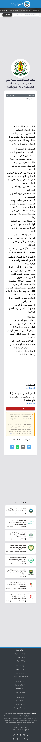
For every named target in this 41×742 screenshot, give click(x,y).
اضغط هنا (30, 388)
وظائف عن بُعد (20, 661)
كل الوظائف (20, 681)
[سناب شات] (20, 735)
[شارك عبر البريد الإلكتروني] (23, 447)
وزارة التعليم (22, 526)
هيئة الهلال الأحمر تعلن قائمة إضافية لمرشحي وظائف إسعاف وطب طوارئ (16, 584)
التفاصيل (10, 433)
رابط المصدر (20, 409)
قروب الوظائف (20, 692)
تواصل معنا (20, 701)
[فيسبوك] (24, 735)
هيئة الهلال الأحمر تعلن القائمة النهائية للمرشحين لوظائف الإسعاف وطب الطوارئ (17, 596)
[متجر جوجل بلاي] (14, 739)
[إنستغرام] (14, 735)
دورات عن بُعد (20, 673)
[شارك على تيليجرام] (12, 447)
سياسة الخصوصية (20, 708)
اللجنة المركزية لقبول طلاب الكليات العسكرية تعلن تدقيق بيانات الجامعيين (17, 534)
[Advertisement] (20, 37)
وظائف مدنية (20, 650)
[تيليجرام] (24, 739)
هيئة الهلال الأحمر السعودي (19, 588)
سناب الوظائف (20, 689)
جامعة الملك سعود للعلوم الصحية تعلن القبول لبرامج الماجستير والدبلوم (18, 547)
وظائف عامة (20, 666)
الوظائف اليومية (20, 685)
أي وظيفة (22, 730)
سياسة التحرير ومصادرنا (20, 677)
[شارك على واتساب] (17, 447)
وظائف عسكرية (20, 654)
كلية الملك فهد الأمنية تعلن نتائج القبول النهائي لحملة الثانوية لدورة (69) (16, 559)
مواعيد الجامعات (20, 669)
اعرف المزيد (28, 421)
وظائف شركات (20, 657)
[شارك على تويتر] (29, 447)
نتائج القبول (31, 95)
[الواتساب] (27, 739)
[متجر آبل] (17, 739)
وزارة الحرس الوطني (21, 576)
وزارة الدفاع (22, 539)
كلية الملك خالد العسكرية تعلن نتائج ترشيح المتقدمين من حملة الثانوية (16, 572)
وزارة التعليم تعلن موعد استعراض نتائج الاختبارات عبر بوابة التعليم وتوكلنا (17, 522)
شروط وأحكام (20, 704)
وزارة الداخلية (22, 563)
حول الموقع (20, 697)
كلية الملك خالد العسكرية (19, 513)
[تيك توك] (27, 735)
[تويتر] (17, 735)
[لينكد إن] (20, 739)
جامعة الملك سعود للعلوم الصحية (19, 551)
